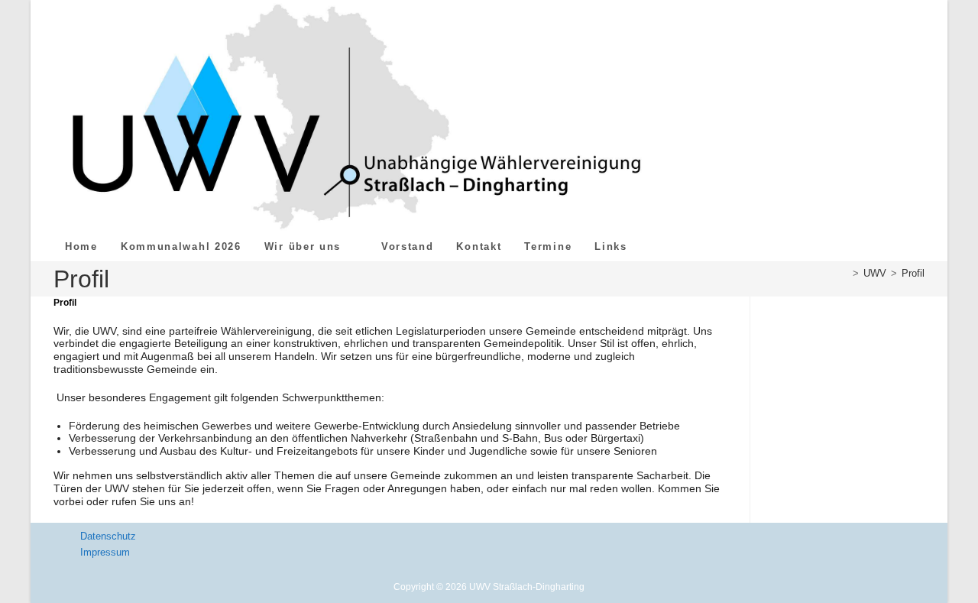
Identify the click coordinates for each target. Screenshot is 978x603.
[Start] (844, 273)
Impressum (105, 552)
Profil (913, 273)
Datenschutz (108, 536)
